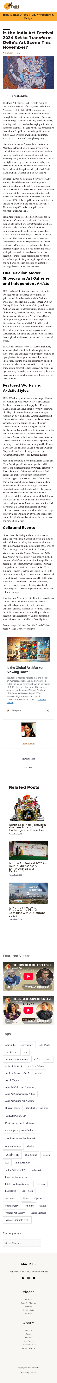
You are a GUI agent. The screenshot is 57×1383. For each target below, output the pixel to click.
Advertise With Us (28, 1344)
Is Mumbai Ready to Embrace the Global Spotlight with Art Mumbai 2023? (27, 911)
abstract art (27, 1044)
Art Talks (28, 1313)
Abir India (10, 1044)
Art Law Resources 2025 (17, 1073)
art (25, 1052)
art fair (37, 1059)
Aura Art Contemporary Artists (20, 1093)
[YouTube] (34, 1278)
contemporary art (16, 1115)
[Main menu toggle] (50, 6)
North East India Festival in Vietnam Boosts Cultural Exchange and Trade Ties (27, 827)
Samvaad (28, 1306)
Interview (40, 1184)
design (30, 1146)
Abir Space (28, 1341)
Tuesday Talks (28, 1310)
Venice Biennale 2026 (17, 1220)
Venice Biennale (38, 1212)
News (26, 1198)
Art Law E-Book (36, 1066)
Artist (48, 1059)
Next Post (28, 767)
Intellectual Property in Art (17, 1183)
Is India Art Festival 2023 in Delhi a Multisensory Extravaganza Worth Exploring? (27, 867)
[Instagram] (28, 1278)
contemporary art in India (19, 1130)
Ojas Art (38, 1198)
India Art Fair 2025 (15, 1170)
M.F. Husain (27, 1190)
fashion (46, 1154)
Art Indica (28, 1299)
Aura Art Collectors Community (21, 1087)
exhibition (12, 1154)
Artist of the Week (13, 1066)
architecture (11, 1052)
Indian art (36, 1170)
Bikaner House (12, 1107)
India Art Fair (22, 1162)
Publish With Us (28, 1348)
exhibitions (31, 1154)
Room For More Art (28, 1303)
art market (39, 1073)
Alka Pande (44, 1044)
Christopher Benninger (37, 1107)
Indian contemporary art (16, 1176)
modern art (11, 1198)
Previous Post (28, 758)
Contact (28, 1334)
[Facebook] (23, 1278)
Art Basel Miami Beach (16, 1059)
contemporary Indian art (20, 1138)
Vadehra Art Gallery (15, 1212)
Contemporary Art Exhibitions (19, 1123)
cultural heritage (13, 1146)
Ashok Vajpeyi (12, 1080)
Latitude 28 (10, 1190)
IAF (7, 1162)
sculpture (29, 1205)
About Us (28, 1330)
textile (42, 1205)
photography (12, 1205)
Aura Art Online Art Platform (19, 1100)
